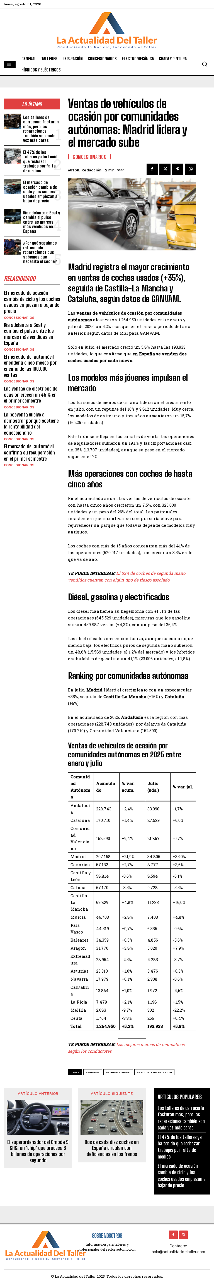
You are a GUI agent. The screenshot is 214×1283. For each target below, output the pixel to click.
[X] (165, 169)
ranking (93, 1072)
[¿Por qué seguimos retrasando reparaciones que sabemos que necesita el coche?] (12, 247)
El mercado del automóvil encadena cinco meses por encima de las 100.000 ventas (30, 366)
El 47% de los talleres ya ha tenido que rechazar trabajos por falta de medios (41, 161)
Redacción (91, 170)
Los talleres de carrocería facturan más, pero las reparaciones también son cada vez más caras (41, 129)
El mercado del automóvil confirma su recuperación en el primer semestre (29, 452)
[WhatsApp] (190, 169)
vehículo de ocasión (154, 1072)
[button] (204, 64)
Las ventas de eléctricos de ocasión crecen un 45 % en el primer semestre (30, 395)
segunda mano (118, 1072)
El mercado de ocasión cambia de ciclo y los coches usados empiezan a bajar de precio (40, 191)
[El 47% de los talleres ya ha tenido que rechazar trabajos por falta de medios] (12, 156)
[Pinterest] (177, 169)
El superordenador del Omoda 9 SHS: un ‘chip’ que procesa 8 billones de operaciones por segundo (38, 1151)
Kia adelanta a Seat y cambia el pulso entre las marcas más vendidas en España (41, 222)
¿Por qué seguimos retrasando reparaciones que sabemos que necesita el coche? (40, 252)
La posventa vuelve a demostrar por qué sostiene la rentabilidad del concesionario (31, 423)
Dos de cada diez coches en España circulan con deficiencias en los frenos (112, 1148)
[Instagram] (183, 1235)
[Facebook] (152, 169)
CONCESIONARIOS (19, 317)
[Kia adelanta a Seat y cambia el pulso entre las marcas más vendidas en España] (12, 216)
